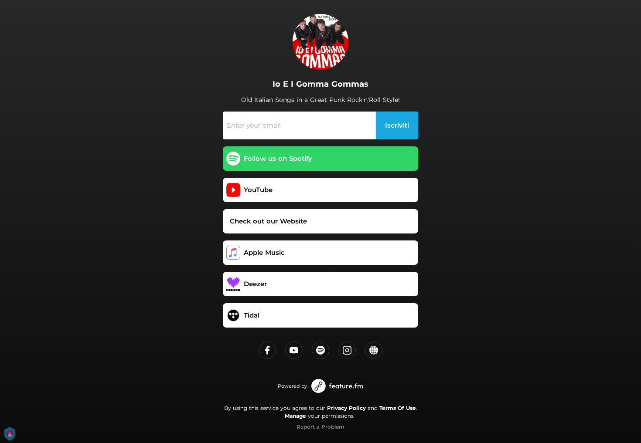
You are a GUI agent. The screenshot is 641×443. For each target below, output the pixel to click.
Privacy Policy (346, 408)
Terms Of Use (397, 408)
